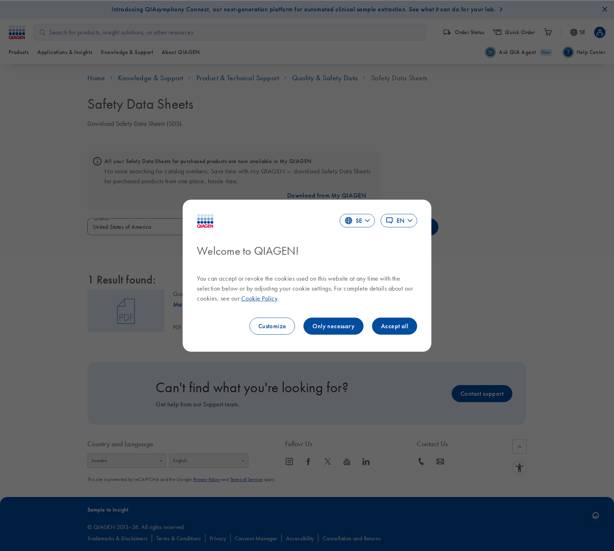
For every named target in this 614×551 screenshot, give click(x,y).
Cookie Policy (259, 298)
